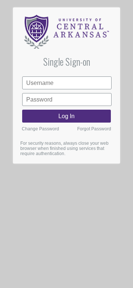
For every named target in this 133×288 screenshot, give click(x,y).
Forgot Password (94, 128)
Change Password (40, 128)
